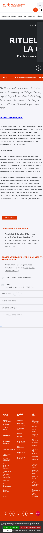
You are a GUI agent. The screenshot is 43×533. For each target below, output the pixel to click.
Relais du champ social (21, 437)
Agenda (40, 38)
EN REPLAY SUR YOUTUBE (11, 118)
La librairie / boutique (35, 435)
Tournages (6, 480)
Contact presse (5, 428)
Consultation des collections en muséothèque (7, 474)
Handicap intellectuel (25, 513)
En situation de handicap (21, 453)
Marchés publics (5, 495)
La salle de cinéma (35, 477)
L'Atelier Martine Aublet (34, 466)
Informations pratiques (8, 16)
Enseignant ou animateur (21, 424)
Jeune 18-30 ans (20, 429)
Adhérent (20, 420)
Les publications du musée (6, 442)
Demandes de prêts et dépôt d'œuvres (6, 466)
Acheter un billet (10, 217)
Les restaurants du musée (35, 441)
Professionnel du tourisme (21, 442)
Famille (19, 433)
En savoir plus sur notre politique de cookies (26, 530)
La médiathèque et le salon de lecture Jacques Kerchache (36, 492)
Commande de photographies (7, 485)
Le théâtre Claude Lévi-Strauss (35, 472)
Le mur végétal (34, 430)
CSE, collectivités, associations (21, 448)
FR (35, 10)
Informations (40, 32)
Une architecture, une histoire (35, 421)
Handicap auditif (18, 513)
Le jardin (34, 426)
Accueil (3, 77)
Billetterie (40, 25)
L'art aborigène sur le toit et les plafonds (36, 483)
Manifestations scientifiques (26, 77)
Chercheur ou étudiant (21, 458)
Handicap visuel (12, 513)
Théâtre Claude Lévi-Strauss (21, 278)
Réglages (7, 530)
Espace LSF (31, 513)
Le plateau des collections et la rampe (36, 451)
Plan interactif (40, 51)
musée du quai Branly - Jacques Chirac (17, 5)
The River (34, 445)
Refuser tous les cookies (31, 527)
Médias (40, 45)
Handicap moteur (5, 513)
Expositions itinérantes (6, 459)
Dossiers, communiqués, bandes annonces (7, 422)
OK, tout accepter (11, 527)
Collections (22, 16)
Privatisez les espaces (7, 455)
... (9, 77)
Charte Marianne (6, 490)
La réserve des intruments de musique (35, 459)
